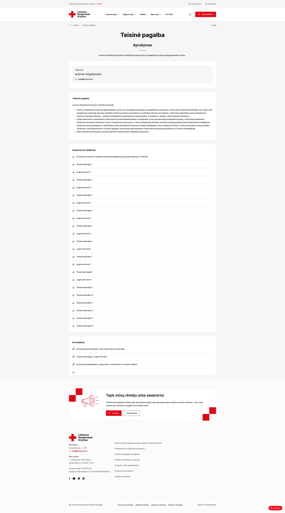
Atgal (214, 25)
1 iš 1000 (169, 14)
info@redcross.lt (79, 451)
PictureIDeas (210, 505)
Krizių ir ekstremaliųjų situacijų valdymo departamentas (138, 443)
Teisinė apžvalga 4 (84, 210)
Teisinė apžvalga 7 (84, 256)
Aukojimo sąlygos (158, 505)
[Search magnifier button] (190, 14)
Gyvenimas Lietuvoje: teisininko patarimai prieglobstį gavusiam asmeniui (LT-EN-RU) (112, 157)
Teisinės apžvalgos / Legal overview (91, 357)
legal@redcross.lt (85, 79)
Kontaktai (212, 4)
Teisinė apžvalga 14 (84, 326)
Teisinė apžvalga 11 (84, 303)
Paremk (115, 413)
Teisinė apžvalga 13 (84, 318)
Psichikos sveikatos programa (127, 460)
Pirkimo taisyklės (175, 505)
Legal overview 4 (83, 218)
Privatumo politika (125, 505)
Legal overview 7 (83, 264)
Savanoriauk (111, 14)
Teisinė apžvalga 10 (84, 295)
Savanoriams (196, 4)
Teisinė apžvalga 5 (84, 226)
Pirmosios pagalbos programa (127, 454)
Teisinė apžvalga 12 (84, 310)
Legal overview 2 (83, 187)
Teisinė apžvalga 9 (84, 287)
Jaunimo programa (122, 476)
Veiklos (143, 14)
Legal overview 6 (83, 249)
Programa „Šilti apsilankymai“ (127, 465)
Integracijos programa (124, 471)
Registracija (128, 14)
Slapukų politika (142, 505)
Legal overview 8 (83, 280)
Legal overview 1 (83, 172)
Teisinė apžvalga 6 (84, 241)
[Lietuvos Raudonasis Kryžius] (79, 14)
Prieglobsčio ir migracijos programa (130, 448)
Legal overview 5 (83, 233)
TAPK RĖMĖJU (207, 14)
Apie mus (155, 14)
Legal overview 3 (83, 203)
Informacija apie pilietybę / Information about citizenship (100, 349)
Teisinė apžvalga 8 (84, 272)
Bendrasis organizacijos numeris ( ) (85, 4)
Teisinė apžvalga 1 (84, 164)
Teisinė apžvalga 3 (84, 195)
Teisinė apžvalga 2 (84, 180)
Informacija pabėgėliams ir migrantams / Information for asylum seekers (106, 364)
